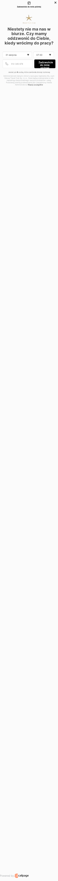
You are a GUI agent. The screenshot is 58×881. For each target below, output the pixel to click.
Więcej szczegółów (35, 85)
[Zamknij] (55, 2)
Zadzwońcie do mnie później (46, 64)
